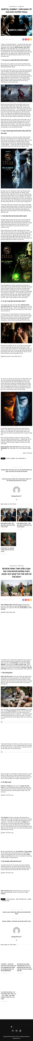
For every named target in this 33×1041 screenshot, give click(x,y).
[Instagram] (16, 1030)
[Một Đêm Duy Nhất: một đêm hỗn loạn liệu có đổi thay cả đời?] (8, 514)
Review (29, 899)
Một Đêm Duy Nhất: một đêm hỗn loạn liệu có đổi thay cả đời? (8, 525)
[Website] (16, 499)
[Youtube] (20, 1030)
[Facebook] (12, 1030)
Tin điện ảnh (21, 6)
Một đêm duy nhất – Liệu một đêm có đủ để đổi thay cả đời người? (24, 525)
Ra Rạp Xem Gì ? (4, 39)
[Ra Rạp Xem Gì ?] (16, 1027)
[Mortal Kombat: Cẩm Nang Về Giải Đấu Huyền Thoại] (16, 25)
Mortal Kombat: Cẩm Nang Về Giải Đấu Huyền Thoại (16, 921)
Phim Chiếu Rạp (13, 6)
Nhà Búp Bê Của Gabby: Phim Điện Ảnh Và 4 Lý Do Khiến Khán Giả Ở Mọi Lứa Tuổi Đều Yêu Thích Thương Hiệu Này (24, 967)
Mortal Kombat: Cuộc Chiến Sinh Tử (16, 458)
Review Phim (21, 565)
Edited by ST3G (16, 1038)
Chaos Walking (5, 604)
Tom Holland (5, 900)
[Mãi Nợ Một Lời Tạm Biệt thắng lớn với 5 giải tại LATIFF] (8, 539)
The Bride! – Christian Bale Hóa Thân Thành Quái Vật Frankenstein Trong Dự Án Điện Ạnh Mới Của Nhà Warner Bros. (8, 967)
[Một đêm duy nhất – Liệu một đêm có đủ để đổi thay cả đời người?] (24, 514)
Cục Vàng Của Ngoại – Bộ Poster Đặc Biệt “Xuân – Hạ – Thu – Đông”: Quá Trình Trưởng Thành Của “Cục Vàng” (8, 995)
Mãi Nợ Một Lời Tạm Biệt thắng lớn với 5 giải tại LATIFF (7, 550)
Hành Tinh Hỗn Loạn (21, 899)
